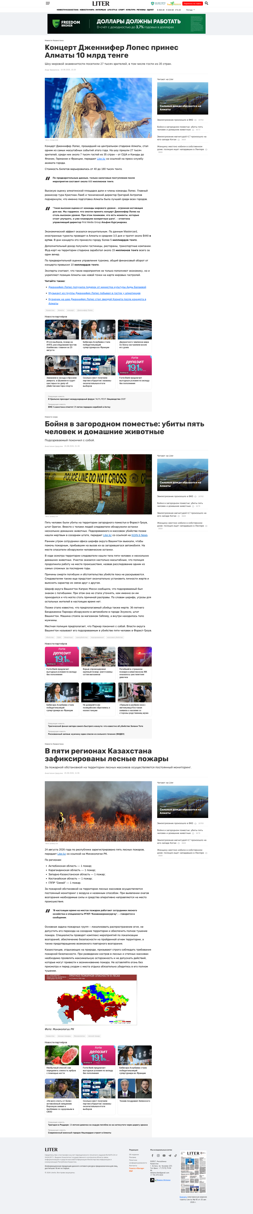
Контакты (133, 1166)
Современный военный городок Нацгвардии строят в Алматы (79, 1133)
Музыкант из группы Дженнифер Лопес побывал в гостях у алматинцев (94, 293)
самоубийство (81, 637)
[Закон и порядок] (159, 3)
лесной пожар (94, 1036)
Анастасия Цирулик (54, 446)
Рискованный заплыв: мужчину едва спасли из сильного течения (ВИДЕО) (86, 734)
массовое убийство (115, 637)
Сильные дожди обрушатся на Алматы (180, 107)
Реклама (132, 1157)
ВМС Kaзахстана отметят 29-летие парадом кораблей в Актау (79, 407)
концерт (70, 310)
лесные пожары (64, 1036)
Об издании (134, 1155)
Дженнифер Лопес (85, 310)
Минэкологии (79, 1036)
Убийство (50, 637)
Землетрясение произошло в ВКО (175, 120)
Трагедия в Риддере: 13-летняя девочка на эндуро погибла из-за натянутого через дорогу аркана (98, 1125)
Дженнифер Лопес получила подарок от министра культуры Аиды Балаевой (97, 287)
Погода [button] (189, 10)
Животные (68, 637)
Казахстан (50, 310)
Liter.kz (101, 158)
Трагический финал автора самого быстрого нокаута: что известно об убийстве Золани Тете (95, 726)
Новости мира (87, 10)
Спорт (121, 10)
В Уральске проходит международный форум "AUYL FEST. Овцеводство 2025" (87, 399)
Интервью (101, 10)
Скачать (183, 1197)
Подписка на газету (193, 4)
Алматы (61, 310)
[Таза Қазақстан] (175, 3)
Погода (163, 103)
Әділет (150, 10)
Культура (130, 10)
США (59, 637)
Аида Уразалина (52, 70)
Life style (112, 10)
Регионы (141, 10)
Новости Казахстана (67, 10)
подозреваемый (97, 637)
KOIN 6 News (139, 535)
